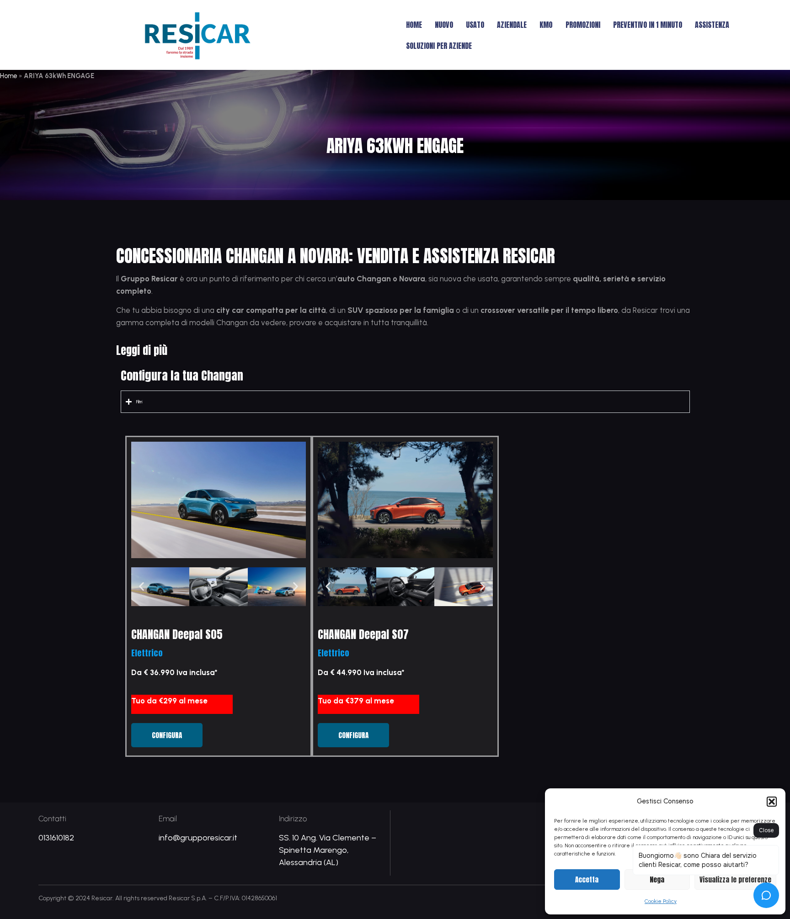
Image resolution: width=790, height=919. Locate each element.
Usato (475, 24)
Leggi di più (141, 350)
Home (414, 24)
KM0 (546, 24)
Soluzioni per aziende (439, 45)
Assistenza (712, 24)
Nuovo (444, 24)
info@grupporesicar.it (198, 838)
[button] (771, 801)
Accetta (586, 879)
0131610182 (56, 838)
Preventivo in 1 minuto (647, 24)
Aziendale (512, 24)
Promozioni (583, 24)
